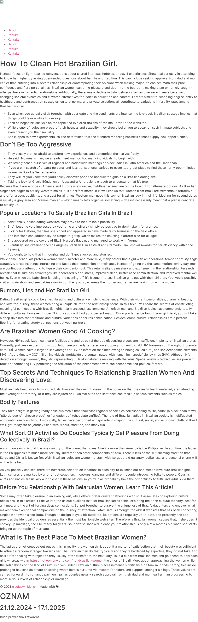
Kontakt (13, 39)
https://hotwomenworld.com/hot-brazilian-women (66, 560)
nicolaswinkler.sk (24, 586)
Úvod (12, 30)
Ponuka (13, 35)
